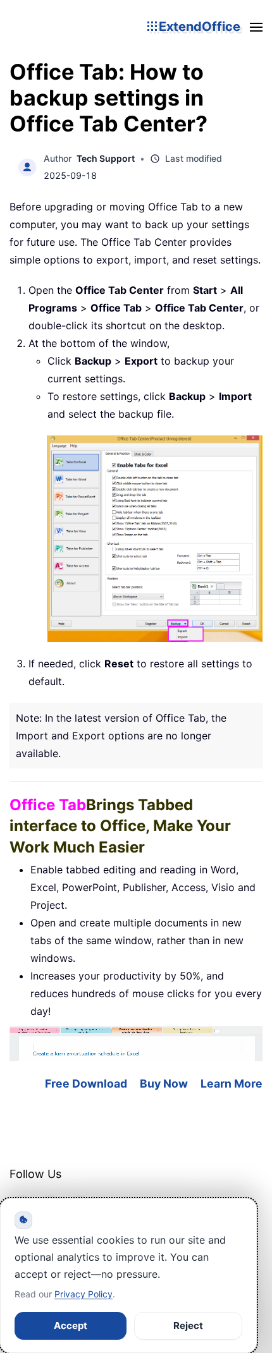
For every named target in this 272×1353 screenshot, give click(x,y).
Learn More (232, 1083)
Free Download (86, 1083)
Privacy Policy (83, 1294)
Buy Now (164, 1083)
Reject (188, 1326)
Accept (70, 1326)
